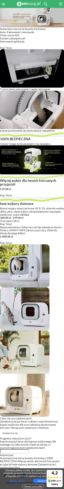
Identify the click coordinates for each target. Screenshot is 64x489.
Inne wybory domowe (25, 464)
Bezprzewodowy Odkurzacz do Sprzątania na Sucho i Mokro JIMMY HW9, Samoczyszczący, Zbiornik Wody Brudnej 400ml (31, 230)
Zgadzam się (44, 480)
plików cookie (16, 480)
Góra (17, 467)
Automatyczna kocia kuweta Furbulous (23, 28)
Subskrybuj (6, 455)
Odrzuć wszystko (33, 486)
